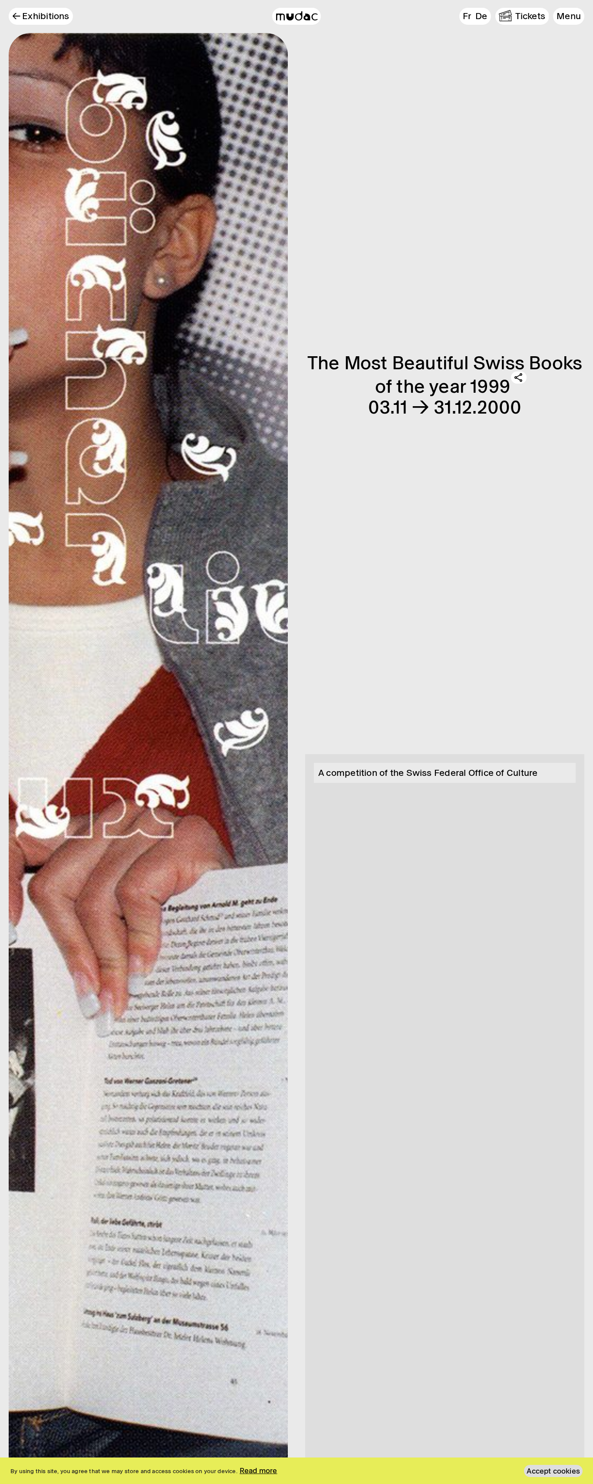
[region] (296, 1471)
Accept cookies (553, 1471)
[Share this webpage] (519, 377)
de (481, 16)
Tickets (530, 16)
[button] (568, 16)
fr (467, 16)
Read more (258, 1470)
